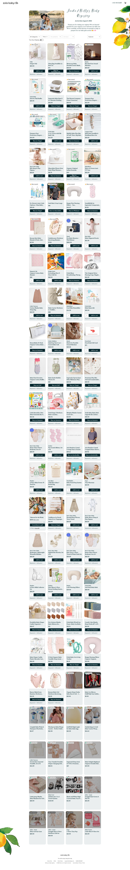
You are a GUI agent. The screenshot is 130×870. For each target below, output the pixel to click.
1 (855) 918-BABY (79, 861)
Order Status (60, 861)
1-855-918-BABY (117, 3)
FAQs (55, 861)
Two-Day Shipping (34, 40)
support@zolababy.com (69, 861)
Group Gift (37, 528)
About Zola (49, 861)
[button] (37, 52)
